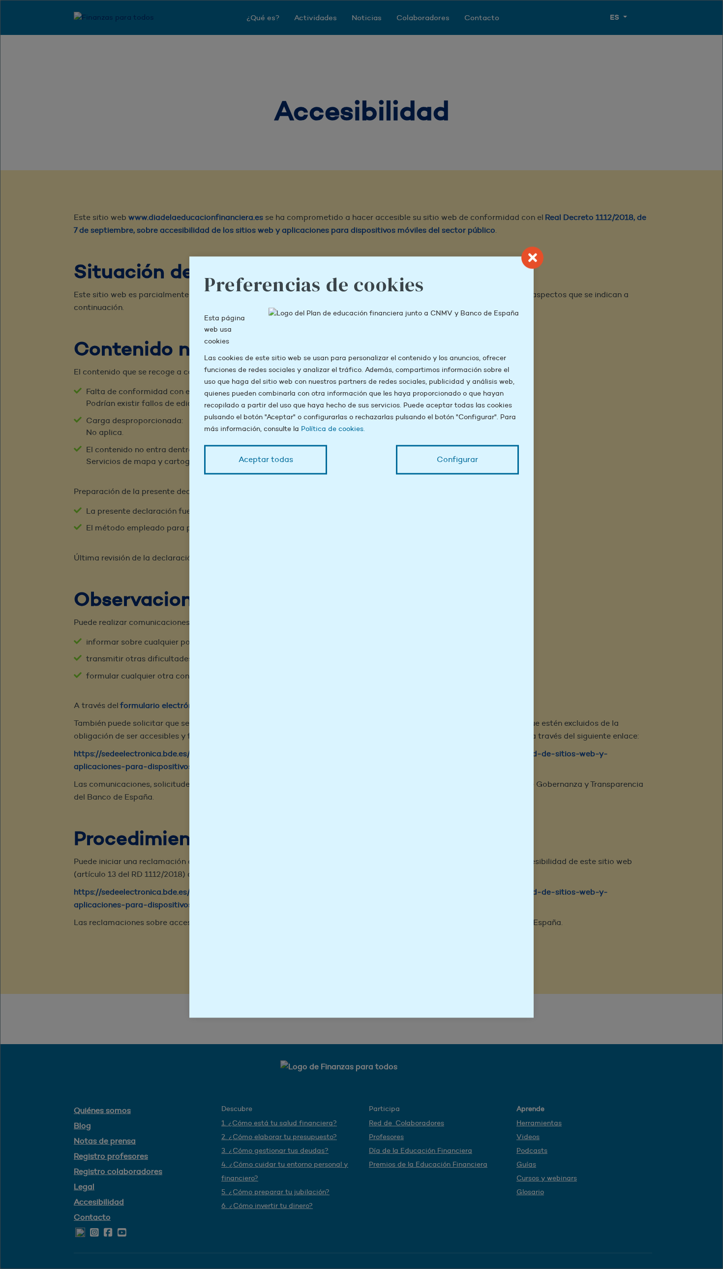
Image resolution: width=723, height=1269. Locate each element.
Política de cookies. (333, 428)
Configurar (457, 459)
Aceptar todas (266, 459)
